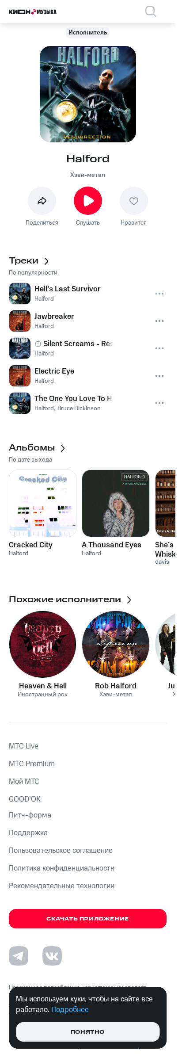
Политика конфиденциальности (61, 868)
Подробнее (70, 1009)
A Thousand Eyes (111, 545)
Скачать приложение (87, 919)
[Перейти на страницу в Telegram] (18, 956)
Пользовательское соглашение (61, 850)
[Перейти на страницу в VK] (52, 956)
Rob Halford (115, 686)
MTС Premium (32, 764)
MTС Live (23, 746)
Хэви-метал (87, 175)
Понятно (88, 1032)
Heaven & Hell (43, 686)
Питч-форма (30, 815)
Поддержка (28, 833)
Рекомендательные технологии (61, 886)
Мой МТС (24, 781)
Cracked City (31, 545)
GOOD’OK (25, 799)
